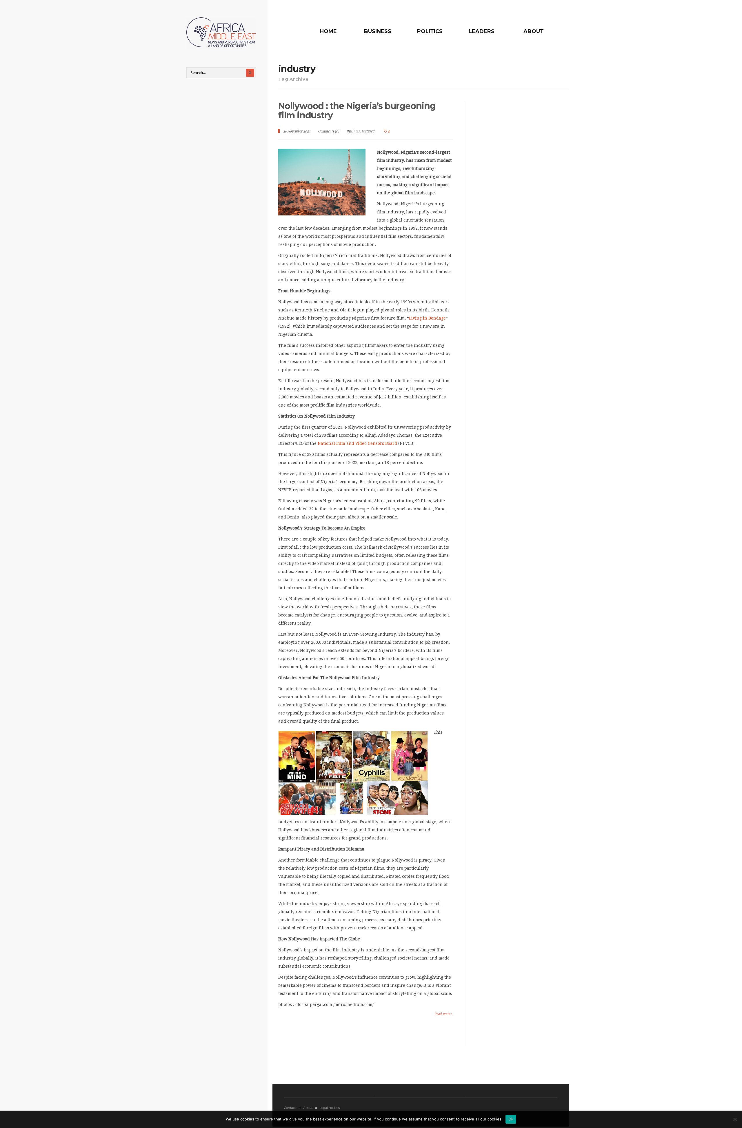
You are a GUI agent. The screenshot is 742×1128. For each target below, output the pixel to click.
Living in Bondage (427, 318)
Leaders (481, 31)
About (533, 31)
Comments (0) (328, 131)
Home (328, 31)
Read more (442, 1013)
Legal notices (330, 1108)
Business (377, 31)
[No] (735, 1119)
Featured (368, 131)
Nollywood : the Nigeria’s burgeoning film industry (357, 111)
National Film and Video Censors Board (357, 443)
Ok (511, 1119)
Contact (290, 1108)
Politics (430, 31)
